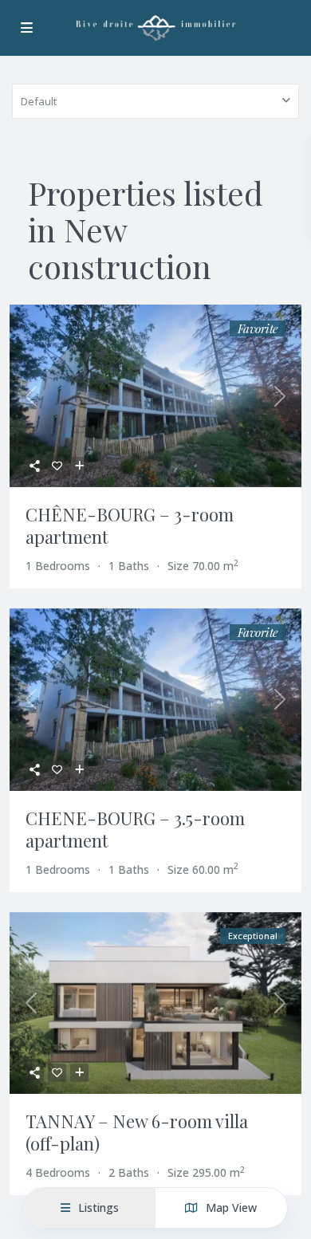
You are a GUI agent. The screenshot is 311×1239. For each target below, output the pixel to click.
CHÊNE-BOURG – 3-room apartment (130, 525)
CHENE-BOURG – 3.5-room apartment (135, 829)
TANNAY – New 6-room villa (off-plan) (137, 1132)
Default (39, 101)
